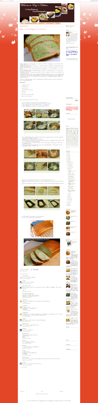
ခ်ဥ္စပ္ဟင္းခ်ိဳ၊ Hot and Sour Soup (74, 227)
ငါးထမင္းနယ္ (73, 276)
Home (22, 23)
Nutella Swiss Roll (71, 178)
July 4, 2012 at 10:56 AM (26, 283)
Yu (22, 350)
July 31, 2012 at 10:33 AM (26, 348)
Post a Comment (24, 367)
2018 (68, 154)
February (69, 199)
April (69, 196)
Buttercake (68, 145)
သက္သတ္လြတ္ (74, 138)
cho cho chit (24, 275)
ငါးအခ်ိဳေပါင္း (73, 221)
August (69, 168)
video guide (71, 143)
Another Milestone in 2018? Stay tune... (74, 242)
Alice (23, 328)
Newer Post (22, 391)
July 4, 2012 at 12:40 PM (26, 297)
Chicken (67, 132)
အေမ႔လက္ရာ (76, 143)
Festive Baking (75, 139)
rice (72, 140)
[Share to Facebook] (36, 269)
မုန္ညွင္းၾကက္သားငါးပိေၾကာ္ (71, 187)
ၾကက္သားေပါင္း (74, 260)
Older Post (61, 391)
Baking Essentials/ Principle (31, 23)
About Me (57, 23)
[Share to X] (35, 269)
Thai (70, 141)
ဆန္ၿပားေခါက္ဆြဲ (70, 188)
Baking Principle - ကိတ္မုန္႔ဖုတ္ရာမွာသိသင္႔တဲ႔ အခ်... (72, 181)
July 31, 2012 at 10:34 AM (26, 355)
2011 (68, 202)
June (69, 193)
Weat (23, 345)
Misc (73, 135)
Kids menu (68, 142)
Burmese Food (72, 131)
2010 (68, 204)
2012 (68, 161)
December (70, 162)
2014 (68, 158)
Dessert (69, 135)
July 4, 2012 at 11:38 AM (26, 291)
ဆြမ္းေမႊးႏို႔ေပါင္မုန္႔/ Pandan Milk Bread (71, 191)
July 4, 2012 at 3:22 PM (26, 316)
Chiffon (72, 145)
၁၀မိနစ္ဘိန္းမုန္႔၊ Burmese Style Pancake (73, 211)
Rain (23, 340)
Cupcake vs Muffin (71, 173)
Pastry (77, 134)
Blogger (69, 400)
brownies (76, 141)
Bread (75, 133)
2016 (68, 155)
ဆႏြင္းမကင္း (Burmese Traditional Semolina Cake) (74, 285)
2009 (68, 205)
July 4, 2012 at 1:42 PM (26, 303)
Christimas (76, 145)
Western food (73, 144)
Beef (76, 142)
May (69, 195)
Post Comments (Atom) (44, 393)
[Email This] (33, 269)
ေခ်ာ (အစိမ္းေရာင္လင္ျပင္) (27, 293)
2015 (68, 157)
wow (77, 144)
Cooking (76, 128)
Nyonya (68, 144)
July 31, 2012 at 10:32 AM (26, 343)
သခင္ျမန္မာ (24, 312)
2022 (68, 152)
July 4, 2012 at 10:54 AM (26, 278)
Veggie (74, 132)
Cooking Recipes (50, 23)
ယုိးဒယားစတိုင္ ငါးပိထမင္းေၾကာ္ (74, 269)
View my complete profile (70, 43)
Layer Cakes (72, 136)
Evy (23, 280)
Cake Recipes (41, 23)
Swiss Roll (71, 137)
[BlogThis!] (34, 269)
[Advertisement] (41, 380)
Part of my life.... (25, 285)
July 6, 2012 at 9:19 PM (26, 326)
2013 (68, 159)
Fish (73, 141)
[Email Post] (31, 269)
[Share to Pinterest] (37, 269)
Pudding (73, 142)
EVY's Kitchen (69, 240)
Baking (68, 128)
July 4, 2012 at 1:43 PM (26, 310)
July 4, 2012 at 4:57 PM (26, 321)
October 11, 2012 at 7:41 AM (27, 360)
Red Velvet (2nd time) (71, 174)
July (69, 169)
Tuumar (23, 299)
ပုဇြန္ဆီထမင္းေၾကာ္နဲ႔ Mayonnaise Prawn (71, 184)
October (69, 165)
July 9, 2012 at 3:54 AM (26, 338)
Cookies (67, 134)
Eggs (76, 137)
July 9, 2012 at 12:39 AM (26, 331)
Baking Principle (68, 139)
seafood (72, 134)
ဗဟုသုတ (67, 138)
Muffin (67, 143)
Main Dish (68, 133)
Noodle (69, 140)
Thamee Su (24, 323)
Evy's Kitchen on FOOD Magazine (71, 177)
